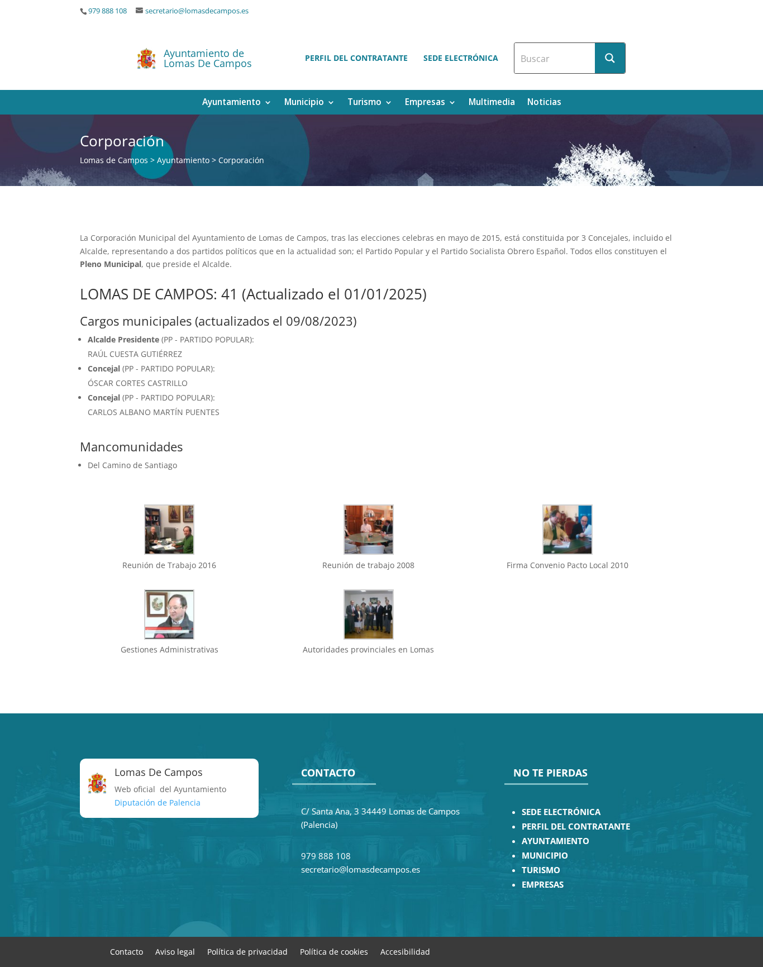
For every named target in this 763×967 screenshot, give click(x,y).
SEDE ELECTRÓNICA (561, 812)
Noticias (544, 103)
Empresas (425, 103)
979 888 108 (107, 11)
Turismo (364, 103)
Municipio (304, 103)
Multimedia (492, 103)
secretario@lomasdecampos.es (197, 11)
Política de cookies (334, 951)
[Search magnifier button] (610, 58)
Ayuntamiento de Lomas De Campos (208, 58)
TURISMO (541, 870)
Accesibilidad (405, 951)
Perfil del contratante (356, 58)
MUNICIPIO (545, 855)
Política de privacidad (247, 951)
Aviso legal (175, 951)
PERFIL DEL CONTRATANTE (576, 826)
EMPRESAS (543, 884)
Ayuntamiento (231, 103)
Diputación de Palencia (158, 802)
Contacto (126, 951)
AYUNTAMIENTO (555, 841)
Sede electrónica (460, 58)
